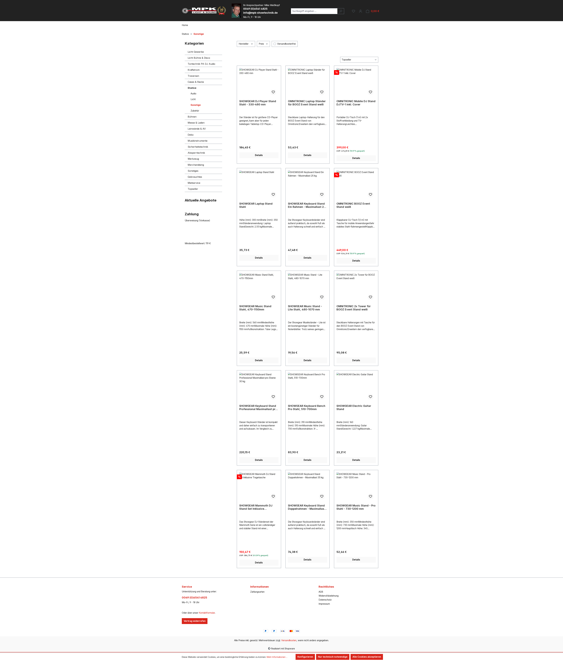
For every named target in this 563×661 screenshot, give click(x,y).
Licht (193, 99)
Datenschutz (325, 599)
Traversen (193, 75)
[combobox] (314, 11)
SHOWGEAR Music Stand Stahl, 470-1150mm (255, 308)
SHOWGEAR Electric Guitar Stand (353, 407)
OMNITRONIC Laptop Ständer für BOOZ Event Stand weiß (307, 103)
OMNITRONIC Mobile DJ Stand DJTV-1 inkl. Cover (355, 103)
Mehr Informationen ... (277, 657)
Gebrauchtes (195, 176)
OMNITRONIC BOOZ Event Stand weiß (353, 205)
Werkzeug (193, 158)
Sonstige (196, 105)
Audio (193, 93)
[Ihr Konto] (360, 11)
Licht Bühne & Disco (199, 57)
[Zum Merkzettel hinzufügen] (273, 92)
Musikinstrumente (197, 140)
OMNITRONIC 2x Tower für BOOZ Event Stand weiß (353, 308)
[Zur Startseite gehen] (204, 10)
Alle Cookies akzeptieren (366, 656)
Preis (261, 43)
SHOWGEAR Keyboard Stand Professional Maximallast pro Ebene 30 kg (258, 407)
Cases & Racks (196, 81)
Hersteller (244, 43)
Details (259, 155)
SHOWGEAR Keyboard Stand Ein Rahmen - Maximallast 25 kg (306, 205)
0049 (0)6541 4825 (255, 8)
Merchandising (196, 164)
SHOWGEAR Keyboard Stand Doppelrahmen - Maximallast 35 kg (306, 507)
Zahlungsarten (257, 591)
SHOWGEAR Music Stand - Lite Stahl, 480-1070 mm (305, 308)
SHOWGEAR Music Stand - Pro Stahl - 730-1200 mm (355, 507)
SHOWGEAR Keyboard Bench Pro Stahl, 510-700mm (306, 407)
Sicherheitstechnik (198, 146)
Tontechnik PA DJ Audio (201, 63)
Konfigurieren (305, 656)
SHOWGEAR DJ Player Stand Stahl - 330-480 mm (257, 103)
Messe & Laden (196, 122)
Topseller (193, 188)
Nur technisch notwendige (332, 656)
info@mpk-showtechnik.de (260, 12)
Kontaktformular (207, 612)
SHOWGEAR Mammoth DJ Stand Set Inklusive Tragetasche (255, 507)
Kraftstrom (194, 69)
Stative (192, 87)
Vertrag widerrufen (195, 621)
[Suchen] (340, 11)
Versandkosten (288, 640)
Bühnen (192, 116)
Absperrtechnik (196, 152)
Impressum (324, 603)
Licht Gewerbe (196, 51)
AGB (321, 591)
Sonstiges (193, 170)
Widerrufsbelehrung (329, 595)
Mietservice (194, 182)
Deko (191, 134)
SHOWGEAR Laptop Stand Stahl (256, 205)
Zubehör (195, 110)
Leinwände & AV (197, 128)
